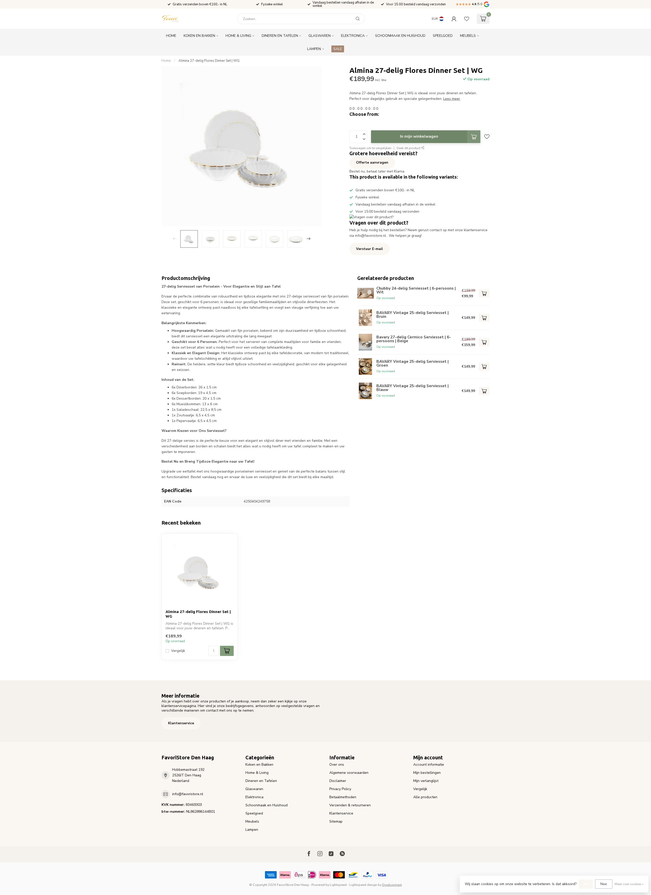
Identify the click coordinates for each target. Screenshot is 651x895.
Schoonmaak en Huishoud (400, 35)
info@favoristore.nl (187, 794)
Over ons (336, 764)
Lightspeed (338, 885)
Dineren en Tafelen (280, 35)
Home (171, 35)
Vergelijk (178, 651)
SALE (337, 48)
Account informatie (428, 764)
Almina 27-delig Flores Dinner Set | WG (209, 60)
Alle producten (425, 797)
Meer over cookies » (629, 884)
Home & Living (238, 35)
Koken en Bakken (199, 35)
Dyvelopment (392, 885)
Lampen (314, 48)
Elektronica (353, 35)
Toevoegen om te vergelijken (370, 148)
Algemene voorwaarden (348, 772)
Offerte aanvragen (372, 162)
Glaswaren (319, 35)
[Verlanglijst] (466, 19)
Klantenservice (181, 723)
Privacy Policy (340, 789)
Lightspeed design (363, 885)
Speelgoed (443, 35)
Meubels (468, 35)
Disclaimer (337, 780)
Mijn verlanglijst (425, 780)
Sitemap (336, 821)
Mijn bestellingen (427, 772)
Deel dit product (409, 148)
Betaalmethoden (342, 797)
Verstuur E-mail (369, 248)
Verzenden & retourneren (350, 805)
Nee (603, 884)
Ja (585, 884)
